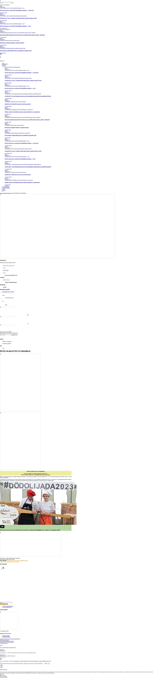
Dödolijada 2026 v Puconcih (8, 291)
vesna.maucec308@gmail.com (11, 275)
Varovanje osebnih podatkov (33, 661)
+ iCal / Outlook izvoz (6, 607)
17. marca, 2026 (3, 37)
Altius (49, 661)
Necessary (3, 675)
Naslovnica (2, 60)
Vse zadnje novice (8, 67)
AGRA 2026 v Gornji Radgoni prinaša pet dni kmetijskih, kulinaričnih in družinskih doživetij (28, 96)
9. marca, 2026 (3, 52)
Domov (1, 193)
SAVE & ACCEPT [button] (3, 677)
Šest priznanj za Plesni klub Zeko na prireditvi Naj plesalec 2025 (16, 50)
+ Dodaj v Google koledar (7, 606)
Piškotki (25, 661)
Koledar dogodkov (7, 193)
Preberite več (2, 6)
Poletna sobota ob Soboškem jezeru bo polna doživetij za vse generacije (22, 111)
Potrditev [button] (46, 663)
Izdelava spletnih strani (43, 661)
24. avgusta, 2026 (3, 12)
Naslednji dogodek (6, 636)
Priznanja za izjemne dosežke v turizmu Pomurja (12, 42)
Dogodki (5, 287)
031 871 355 (5, 270)
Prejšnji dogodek (5, 635)
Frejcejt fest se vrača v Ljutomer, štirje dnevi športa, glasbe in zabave (18, 18)
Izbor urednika (14, 67)
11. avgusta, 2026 (8, 106)
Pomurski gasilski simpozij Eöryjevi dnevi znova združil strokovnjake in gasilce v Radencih (22, 35)
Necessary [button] (2, 674)
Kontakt (21, 661)
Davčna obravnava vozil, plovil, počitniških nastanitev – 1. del (15, 26)
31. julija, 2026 (7, 114)
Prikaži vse (8, 4)
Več (49, 663)
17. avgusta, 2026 (8, 98)
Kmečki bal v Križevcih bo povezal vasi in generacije (17, 104)
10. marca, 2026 (3, 45)
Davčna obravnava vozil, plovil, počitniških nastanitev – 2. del (17, 10)
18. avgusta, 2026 (3, 28)
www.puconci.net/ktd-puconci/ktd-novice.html (9, 561)
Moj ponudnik (2, 650)
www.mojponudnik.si (16, 661)
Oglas (1, 5)
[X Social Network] (3, 568)
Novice (1, 13)
